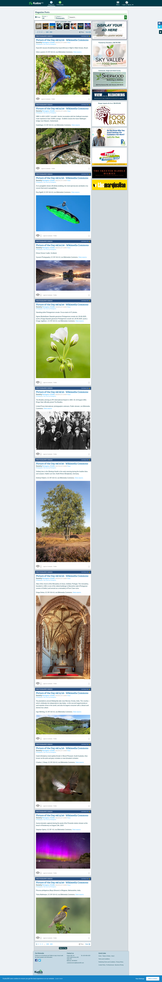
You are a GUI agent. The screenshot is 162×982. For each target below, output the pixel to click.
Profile (52, 42)
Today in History (106, 956)
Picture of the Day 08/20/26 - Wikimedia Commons (62, 245)
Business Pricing (119, 965)
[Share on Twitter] (160, 26)
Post (38, 17)
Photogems (46, 42)
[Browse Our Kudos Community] (36, 3)
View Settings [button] (140, 978)
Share (68, 42)
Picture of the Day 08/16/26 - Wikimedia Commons (62, 576)
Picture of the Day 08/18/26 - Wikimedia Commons (62, 392)
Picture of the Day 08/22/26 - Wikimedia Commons (62, 108)
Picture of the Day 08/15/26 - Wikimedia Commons (62, 693)
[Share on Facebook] (160, 23)
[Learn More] (46, 26)
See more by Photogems (50, 44)
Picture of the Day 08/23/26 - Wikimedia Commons (62, 40)
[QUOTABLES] (53, 26)
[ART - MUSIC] (67, 26)
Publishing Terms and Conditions (107, 962)
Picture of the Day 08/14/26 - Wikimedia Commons (62, 748)
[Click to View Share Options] (89, 99)
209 (51, 32)
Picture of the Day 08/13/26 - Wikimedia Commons (62, 815)
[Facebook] (36, 960)
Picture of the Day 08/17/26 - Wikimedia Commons (62, 463)
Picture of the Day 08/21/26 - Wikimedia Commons (62, 178)
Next (87, 32)
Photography (39, 44)
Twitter (39, 960)
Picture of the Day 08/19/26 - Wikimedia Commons (62, 304)
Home (100, 956)
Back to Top (63, 948)
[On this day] (39, 26)
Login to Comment (45, 99)
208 (47, 32)
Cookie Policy (102, 965)
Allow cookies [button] (152, 978)
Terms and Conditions (104, 959)
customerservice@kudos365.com (75, 962)
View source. (77, 52)
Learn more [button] (59, 978)
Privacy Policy (119, 962)
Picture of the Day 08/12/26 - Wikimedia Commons (62, 882)
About (112, 956)
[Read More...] (109, 30)
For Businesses (110, 965)
